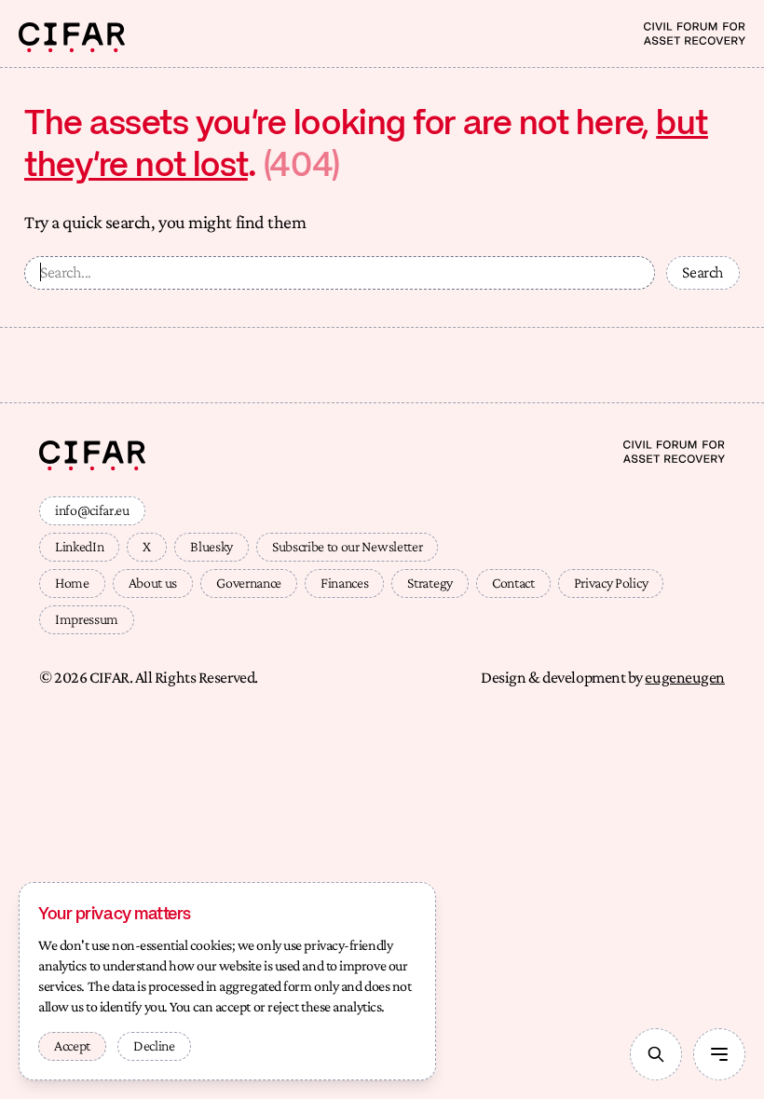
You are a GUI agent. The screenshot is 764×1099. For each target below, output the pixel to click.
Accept (72, 1045)
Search (703, 272)
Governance (248, 582)
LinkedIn (79, 546)
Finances (344, 582)
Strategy (429, 582)
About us (153, 582)
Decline (154, 1045)
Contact (513, 582)
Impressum (86, 619)
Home (72, 582)
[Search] (656, 1054)
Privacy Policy (611, 582)
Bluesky (211, 546)
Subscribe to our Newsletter (347, 546)
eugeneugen (685, 677)
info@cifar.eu (92, 510)
